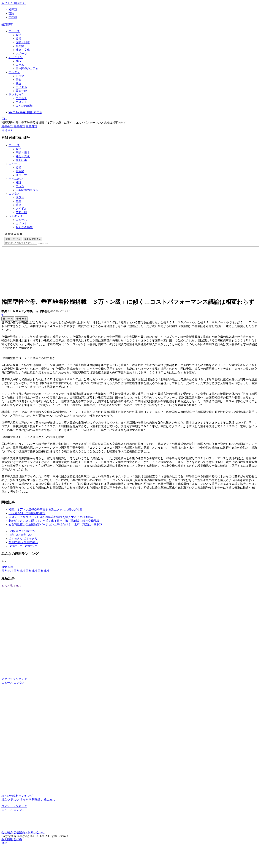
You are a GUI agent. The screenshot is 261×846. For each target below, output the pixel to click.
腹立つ (5, 799)
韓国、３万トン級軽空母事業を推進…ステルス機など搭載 (45, 509)
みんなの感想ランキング (17, 795)
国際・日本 (23, 42)
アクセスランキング (14, 678)
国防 (4, 118)
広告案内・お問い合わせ (29, 832)
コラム (20, 64)
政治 (18, 34)
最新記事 (7, 24)
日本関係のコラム (27, 68)
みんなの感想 (24, 105)
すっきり (25, 799)
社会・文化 (23, 49)
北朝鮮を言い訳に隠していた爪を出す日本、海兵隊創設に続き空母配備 (54, 520)
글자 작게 (8, 318)
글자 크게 (21, 318)
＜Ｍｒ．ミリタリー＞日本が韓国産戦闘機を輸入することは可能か (51, 517)
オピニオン (16, 57)
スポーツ (21, 53)
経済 (18, 38)
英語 (11, 13)
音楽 (18, 79)
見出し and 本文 (32, 238)
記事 (7, 566)
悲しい (15, 799)
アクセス (21, 98)
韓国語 (13, 9)
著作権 (17, 839)
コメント (21, 102)
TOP (4, 842)
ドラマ (20, 75)
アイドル (21, 87)
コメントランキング (14, 806)
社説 (18, 61)
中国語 (13, 17)
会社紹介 (7, 832)
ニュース (14, 31)
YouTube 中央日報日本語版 (25, 112)
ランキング (16, 94)
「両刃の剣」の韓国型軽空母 (27, 513)
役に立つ (49, 799)
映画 (18, 83)
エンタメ (14, 72)
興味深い (37, 799)
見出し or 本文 (13, 238)
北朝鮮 (20, 46)
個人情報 (7, 839)
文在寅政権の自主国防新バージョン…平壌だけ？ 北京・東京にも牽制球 (55, 524)
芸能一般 (21, 90)
